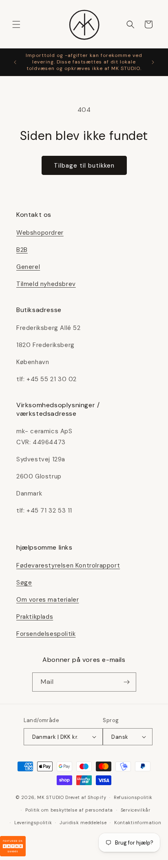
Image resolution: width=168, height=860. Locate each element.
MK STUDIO (51, 797)
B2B (22, 250)
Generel (28, 267)
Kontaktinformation (137, 822)
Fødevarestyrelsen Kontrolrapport (68, 565)
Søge (24, 582)
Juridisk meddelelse (83, 822)
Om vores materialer (47, 600)
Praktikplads (34, 617)
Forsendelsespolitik (45, 634)
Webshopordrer (40, 233)
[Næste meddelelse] (153, 62)
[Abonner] (127, 682)
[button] (16, 24)
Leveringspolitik (33, 822)
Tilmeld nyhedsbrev (46, 284)
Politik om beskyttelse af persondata (69, 810)
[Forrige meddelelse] (15, 62)
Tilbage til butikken (84, 166)
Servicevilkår (135, 810)
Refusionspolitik (133, 797)
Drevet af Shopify (85, 797)
